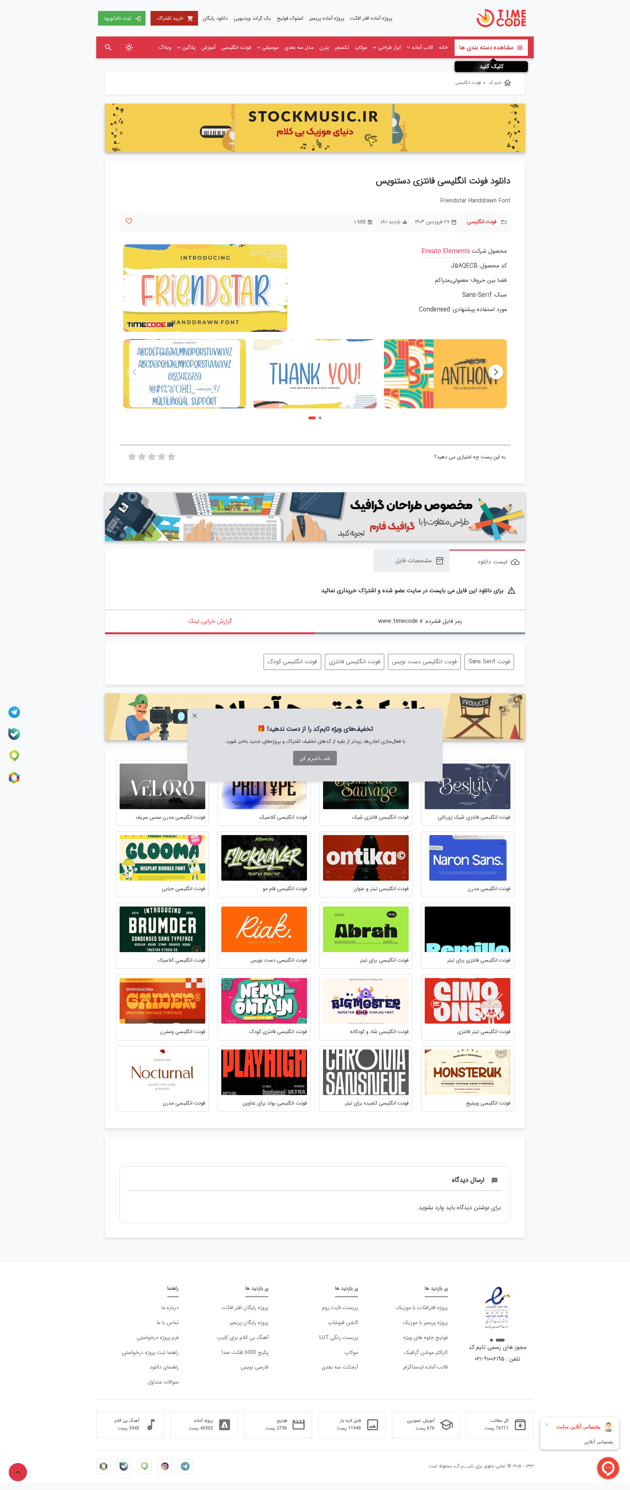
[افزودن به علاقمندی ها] (128, 221)
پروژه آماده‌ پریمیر (326, 18)
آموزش (208, 47)
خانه (443, 47)
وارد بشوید (431, 1207)
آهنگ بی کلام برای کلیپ (242, 1338)
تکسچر (342, 47)
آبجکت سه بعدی (340, 1367)
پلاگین (188, 47)
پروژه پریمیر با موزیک (425, 1323)
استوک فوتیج (290, 18)
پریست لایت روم (340, 1308)
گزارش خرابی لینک (210, 621)
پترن (324, 47)
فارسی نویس (254, 1367)
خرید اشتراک (175, 18)
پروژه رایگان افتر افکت (245, 1308)
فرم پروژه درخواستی (158, 1338)
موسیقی (270, 47)
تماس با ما (167, 1323)
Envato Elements (445, 251)
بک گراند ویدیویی (252, 18)
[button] (496, 372)
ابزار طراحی (389, 47)
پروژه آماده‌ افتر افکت (371, 18)
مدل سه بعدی (299, 47)
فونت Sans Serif (489, 661)
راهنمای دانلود (164, 1367)
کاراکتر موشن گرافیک (426, 1353)
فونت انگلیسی (236, 47)
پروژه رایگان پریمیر (249, 1323)
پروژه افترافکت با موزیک (422, 1308)
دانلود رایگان (215, 18)
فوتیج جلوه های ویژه (425, 1338)
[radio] (171, 459)
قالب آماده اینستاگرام (425, 1367)
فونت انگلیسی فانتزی (354, 661)
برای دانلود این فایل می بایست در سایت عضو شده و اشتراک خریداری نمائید (418, 591)
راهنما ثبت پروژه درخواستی (150, 1353)
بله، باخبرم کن (315, 758)
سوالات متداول (163, 1382)
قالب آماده (422, 47)
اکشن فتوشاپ (343, 1323)
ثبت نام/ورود (122, 18)
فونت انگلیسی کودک (292, 661)
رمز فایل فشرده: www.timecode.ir (420, 621)
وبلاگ (165, 47)
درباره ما (170, 1308)
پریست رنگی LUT (338, 1338)
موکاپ (361, 47)
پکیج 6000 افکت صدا (245, 1353)
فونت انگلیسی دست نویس (424, 661)
